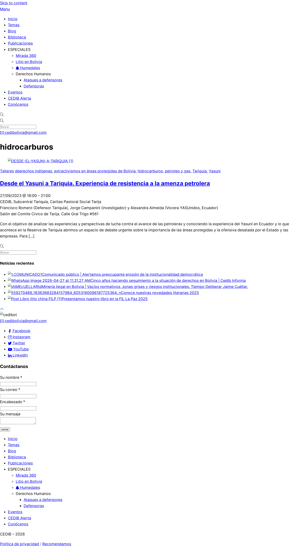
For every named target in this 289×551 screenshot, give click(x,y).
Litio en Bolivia (29, 61)
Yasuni (215, 171)
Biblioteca (17, 37)
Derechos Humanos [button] (33, 74)
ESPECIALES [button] (19, 49)
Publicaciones (20, 43)
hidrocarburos (150, 171)
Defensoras (34, 86)
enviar (5, 429)
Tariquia (199, 171)
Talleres (7, 171)
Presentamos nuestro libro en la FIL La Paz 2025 (105, 298)
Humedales (29, 67)
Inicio (12, 19)
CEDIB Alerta (19, 98)
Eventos (15, 92)
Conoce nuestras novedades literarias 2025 (160, 292)
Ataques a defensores (43, 80)
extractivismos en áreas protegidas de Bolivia (95, 171)
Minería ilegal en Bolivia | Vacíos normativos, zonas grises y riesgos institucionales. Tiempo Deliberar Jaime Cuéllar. (145, 286)
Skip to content (13, 3)
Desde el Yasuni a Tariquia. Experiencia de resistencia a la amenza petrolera (105, 183)
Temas (13, 25)
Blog (12, 31)
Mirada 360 (26, 55)
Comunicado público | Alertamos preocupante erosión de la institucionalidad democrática (122, 274)
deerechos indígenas (33, 171)
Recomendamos (56, 544)
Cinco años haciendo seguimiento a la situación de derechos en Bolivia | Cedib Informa (168, 280)
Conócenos (18, 104)
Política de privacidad (19, 544)
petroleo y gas (178, 171)
